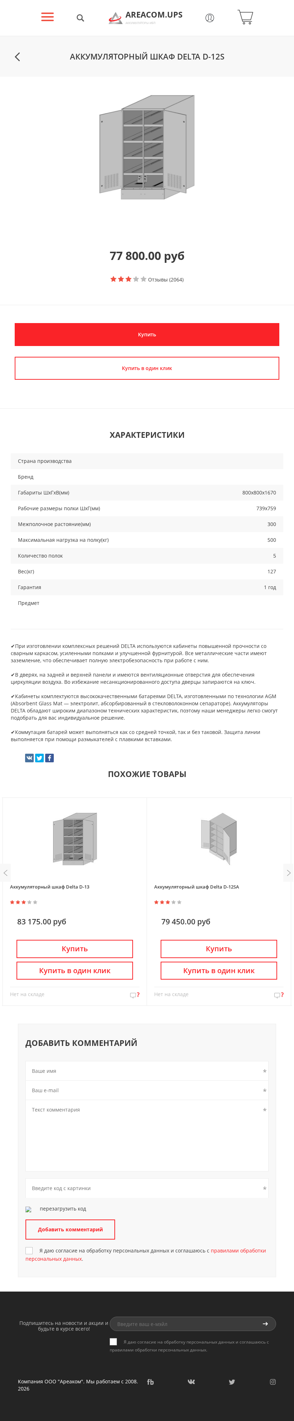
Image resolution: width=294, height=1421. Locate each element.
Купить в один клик (74, 970)
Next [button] (288, 873)
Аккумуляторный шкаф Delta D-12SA (196, 887)
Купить (147, 334)
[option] (147, 147)
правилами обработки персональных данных (158, 1350)
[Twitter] (39, 758)
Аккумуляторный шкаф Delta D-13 (49, 887)
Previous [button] (5, 873)
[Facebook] (49, 758)
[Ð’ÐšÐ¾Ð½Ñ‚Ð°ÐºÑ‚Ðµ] (29, 758)
